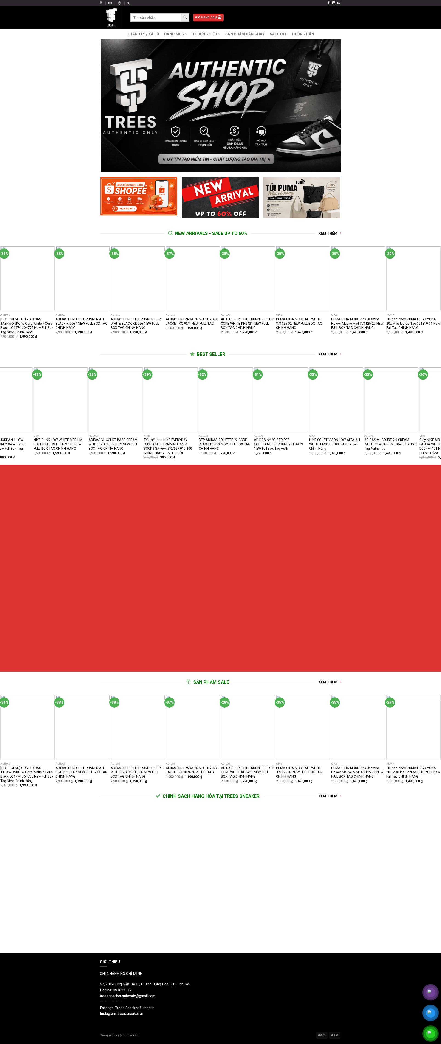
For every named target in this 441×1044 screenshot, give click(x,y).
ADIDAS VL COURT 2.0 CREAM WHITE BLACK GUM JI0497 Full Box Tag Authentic (172, 444)
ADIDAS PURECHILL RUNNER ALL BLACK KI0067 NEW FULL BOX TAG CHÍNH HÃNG (81, 323)
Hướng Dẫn (303, 34)
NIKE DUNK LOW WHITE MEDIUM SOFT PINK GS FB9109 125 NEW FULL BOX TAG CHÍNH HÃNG (335, 444)
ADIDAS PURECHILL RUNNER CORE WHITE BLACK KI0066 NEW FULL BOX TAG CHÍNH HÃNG (137, 323)
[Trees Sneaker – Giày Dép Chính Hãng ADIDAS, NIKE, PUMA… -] (112, 17)
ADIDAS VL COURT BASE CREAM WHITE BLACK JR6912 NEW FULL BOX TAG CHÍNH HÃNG (391, 444)
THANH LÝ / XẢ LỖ (143, 34)
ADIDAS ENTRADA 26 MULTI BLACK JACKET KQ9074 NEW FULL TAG (192, 321)
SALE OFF (278, 34)
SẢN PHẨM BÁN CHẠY (245, 34)
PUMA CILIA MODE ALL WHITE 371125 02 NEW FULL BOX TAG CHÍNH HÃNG (299, 323)
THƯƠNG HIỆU (204, 34)
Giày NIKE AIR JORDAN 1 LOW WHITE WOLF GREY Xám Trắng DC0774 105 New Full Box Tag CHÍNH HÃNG (279, 446)
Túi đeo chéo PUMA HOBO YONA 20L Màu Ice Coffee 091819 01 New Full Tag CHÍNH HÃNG (413, 323)
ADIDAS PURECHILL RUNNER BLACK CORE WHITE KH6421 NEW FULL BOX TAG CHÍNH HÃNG (248, 323)
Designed (107, 1035)
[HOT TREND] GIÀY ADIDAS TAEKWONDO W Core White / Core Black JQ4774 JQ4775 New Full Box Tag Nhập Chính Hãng (26, 325)
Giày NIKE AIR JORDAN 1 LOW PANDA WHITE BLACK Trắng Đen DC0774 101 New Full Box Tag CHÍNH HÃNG (225, 446)
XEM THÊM (328, 233)
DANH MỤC (174, 34)
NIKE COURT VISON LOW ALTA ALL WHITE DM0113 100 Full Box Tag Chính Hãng (116, 444)
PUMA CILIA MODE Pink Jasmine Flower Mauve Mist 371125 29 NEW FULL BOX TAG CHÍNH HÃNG (357, 323)
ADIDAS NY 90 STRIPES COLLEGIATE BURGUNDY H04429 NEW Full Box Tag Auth (60, 444)
